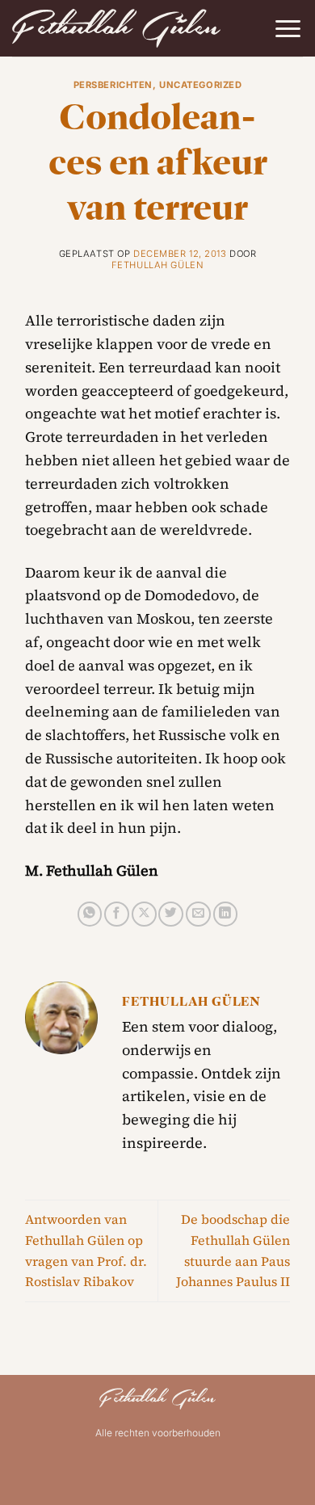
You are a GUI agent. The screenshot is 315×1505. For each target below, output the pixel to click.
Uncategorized (200, 84)
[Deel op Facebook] (116, 914)
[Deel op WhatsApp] (90, 914)
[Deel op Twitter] (170, 914)
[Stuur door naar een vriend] (198, 914)
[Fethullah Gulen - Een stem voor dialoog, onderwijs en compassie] (116, 28)
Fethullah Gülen (157, 265)
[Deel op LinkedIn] (225, 914)
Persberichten (113, 84)
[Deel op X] (144, 914)
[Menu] (288, 28)
